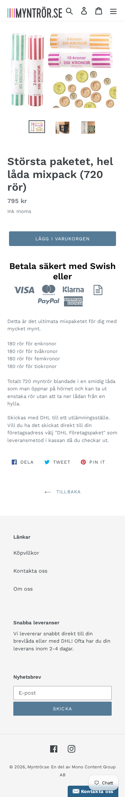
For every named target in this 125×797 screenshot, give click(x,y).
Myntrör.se (38, 766)
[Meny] (113, 10)
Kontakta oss (30, 571)
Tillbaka (67, 491)
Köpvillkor (26, 553)
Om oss (23, 589)
